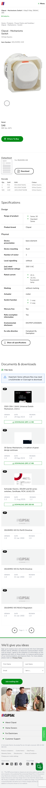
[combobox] (34, 670)
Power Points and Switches (24, 23)
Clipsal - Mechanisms (8, 25)
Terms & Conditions (31, 753)
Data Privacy (30, 751)
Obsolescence (18, 753)
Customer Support (12, 739)
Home (3, 23)
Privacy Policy (17, 658)
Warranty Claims (6, 753)
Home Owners (11, 728)
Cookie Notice (20, 751)
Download (25, 171)
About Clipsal (10, 722)
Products (10, 23)
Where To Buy (13, 139)
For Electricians (11, 733)
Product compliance (7, 751)
